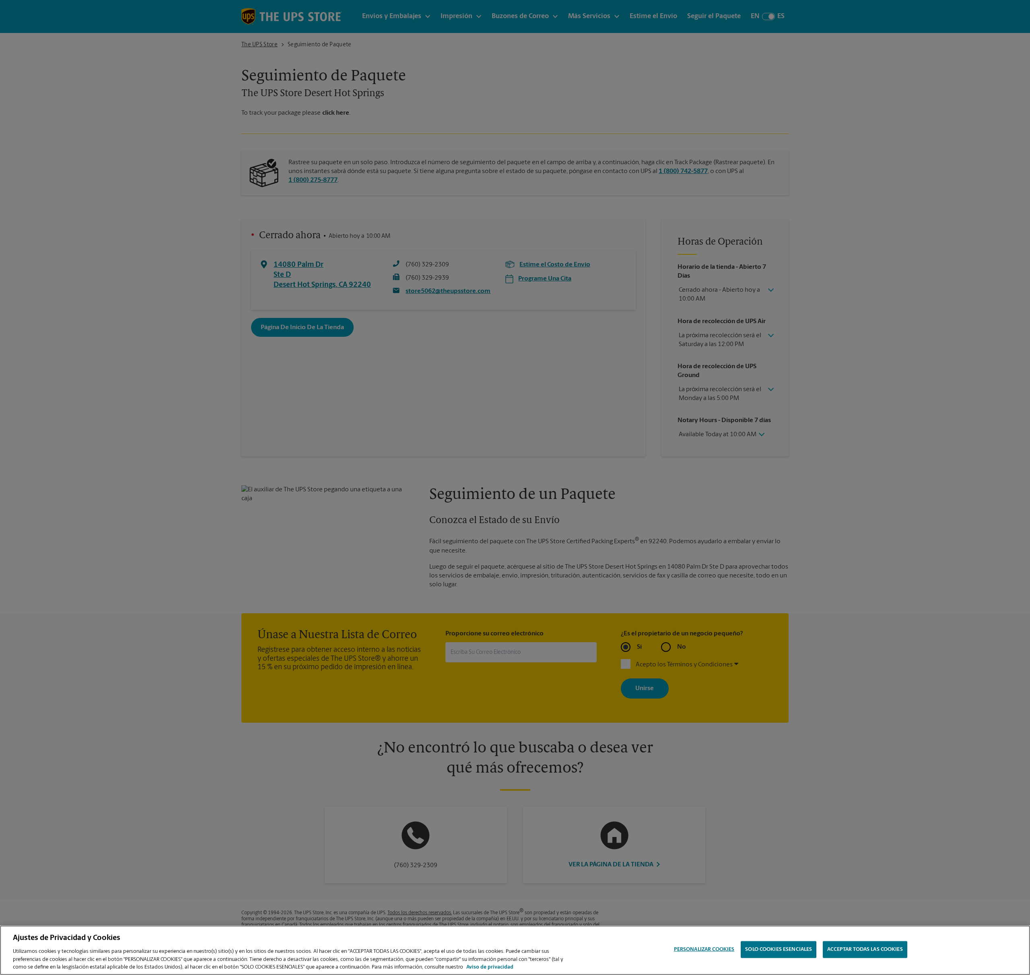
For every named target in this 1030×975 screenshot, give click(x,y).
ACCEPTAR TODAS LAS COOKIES (864, 949)
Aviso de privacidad (489, 966)
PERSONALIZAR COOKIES (704, 949)
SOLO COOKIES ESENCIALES (778, 949)
